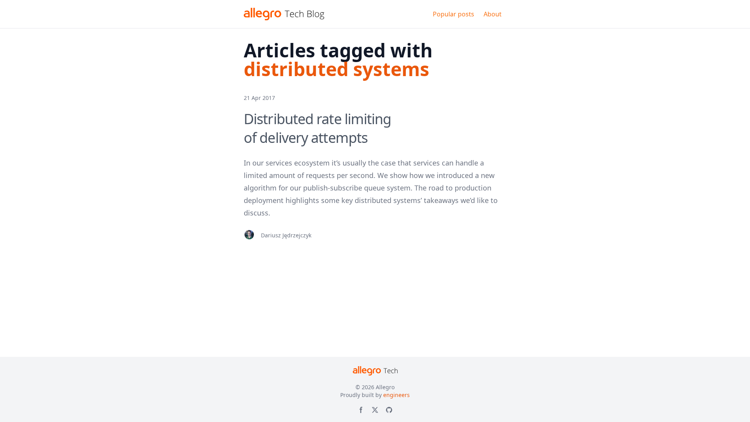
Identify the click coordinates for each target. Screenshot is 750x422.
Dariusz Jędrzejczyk (286, 235)
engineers (396, 395)
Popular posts (453, 14)
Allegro (385, 387)
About (493, 14)
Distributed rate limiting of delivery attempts (317, 128)
